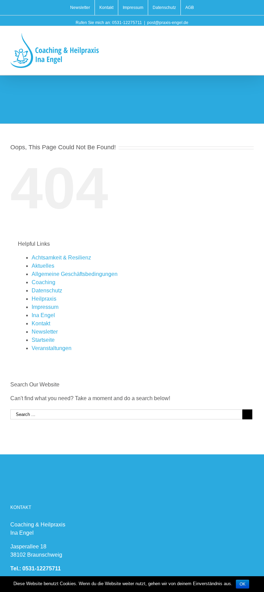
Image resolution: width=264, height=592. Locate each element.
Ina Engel (43, 315)
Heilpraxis (44, 299)
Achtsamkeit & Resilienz (61, 257)
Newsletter (45, 332)
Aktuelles (43, 266)
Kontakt (41, 323)
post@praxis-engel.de (167, 22)
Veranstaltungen (52, 348)
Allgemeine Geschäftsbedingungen (75, 274)
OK (242, 584)
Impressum (45, 307)
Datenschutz (47, 290)
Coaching (43, 282)
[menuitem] (80, 7)
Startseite (43, 340)
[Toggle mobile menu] (251, 36)
